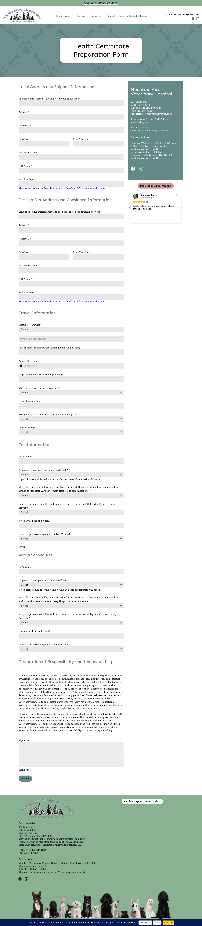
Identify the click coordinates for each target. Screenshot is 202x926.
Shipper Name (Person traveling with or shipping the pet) (50, 98)
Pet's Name (25, 456)
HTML (22, 547)
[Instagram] (197, 18)
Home (59, 16)
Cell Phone (25, 165)
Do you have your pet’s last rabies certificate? (44, 470)
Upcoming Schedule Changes (132, 16)
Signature (24, 740)
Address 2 (25, 125)
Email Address (27, 179)
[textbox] (68, 329)
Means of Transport (30, 324)
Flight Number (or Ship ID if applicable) (41, 374)
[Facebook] (192, 18)
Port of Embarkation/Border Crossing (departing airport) (50, 347)
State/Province (81, 139)
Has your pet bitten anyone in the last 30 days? (45, 534)
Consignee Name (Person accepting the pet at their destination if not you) (59, 211)
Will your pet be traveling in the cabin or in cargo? (47, 414)
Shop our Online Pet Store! (101, 3)
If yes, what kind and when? (34, 520)
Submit (25, 778)
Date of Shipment (29, 361)
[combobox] (71, 329)
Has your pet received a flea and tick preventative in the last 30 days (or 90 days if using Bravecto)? (67, 506)
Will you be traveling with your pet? (40, 388)
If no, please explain (30, 401)
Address (24, 112)
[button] (181, 207)
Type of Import (28, 427)
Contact (111, 16)
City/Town (24, 139)
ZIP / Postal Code (28, 152)
